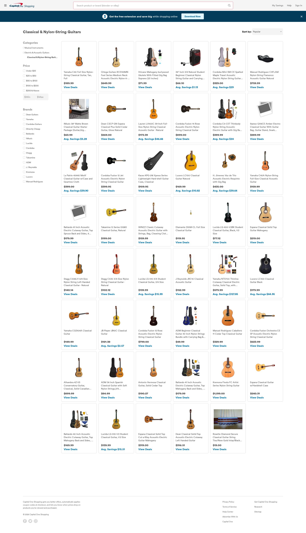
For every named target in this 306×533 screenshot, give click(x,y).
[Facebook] (25, 521)
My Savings (277, 5)
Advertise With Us (230, 516)
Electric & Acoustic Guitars (36, 52)
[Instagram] (36, 521)
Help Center (227, 511)
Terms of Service (229, 506)
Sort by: (246, 31)
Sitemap (257, 511)
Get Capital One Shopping (265, 501)
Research (258, 506)
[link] (22, 5)
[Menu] (5, 5)
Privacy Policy (228, 501)
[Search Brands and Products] (229, 5)
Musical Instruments (33, 47)
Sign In (298, 5)
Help (289, 5)
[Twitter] (30, 521)
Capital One (227, 521)
